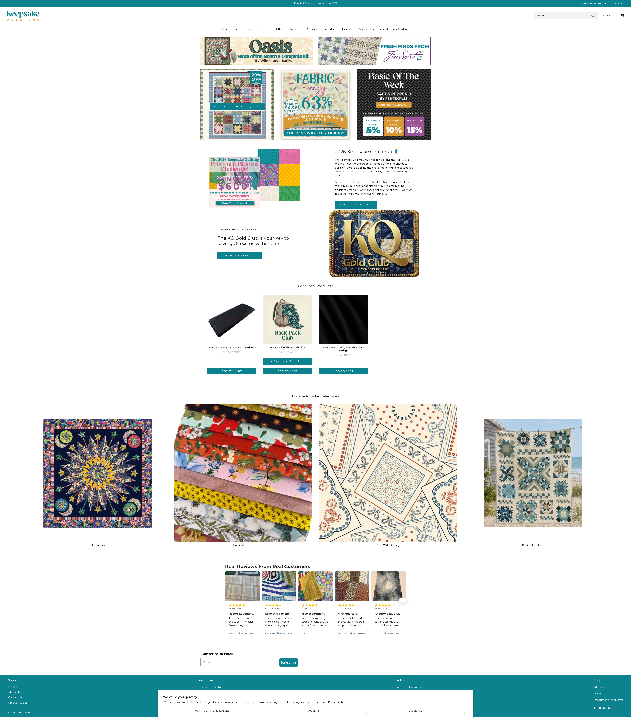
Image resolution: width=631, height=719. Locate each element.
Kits (237, 29)
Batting (279, 29)
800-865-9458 (589, 3)
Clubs (248, 29)
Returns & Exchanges (409, 687)
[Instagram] (604, 708)
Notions (294, 29)
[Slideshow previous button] (228, 600)
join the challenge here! (356, 204)
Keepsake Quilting (24, 712)
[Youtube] (600, 708)
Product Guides (17, 702)
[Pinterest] (609, 708)
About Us (14, 692)
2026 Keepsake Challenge (395, 29)
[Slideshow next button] (403, 600)
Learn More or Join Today (240, 255)
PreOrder (328, 29)
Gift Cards (600, 687)
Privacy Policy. (336, 702)
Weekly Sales (366, 29)
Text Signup (603, 3)
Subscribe (288, 662)
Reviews (599, 693)
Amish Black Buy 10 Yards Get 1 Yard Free (232, 347)
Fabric (224, 29)
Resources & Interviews (608, 699)
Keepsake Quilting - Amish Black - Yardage (343, 349)
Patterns (263, 29)
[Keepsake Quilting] (23, 15)
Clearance (346, 29)
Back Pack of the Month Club (287, 347)
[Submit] (593, 16)
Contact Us (15, 697)
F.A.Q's (12, 687)
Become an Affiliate (211, 687)
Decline (415, 710)
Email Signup (617, 3)
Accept (313, 710)
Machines (311, 29)
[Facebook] (595, 708)
